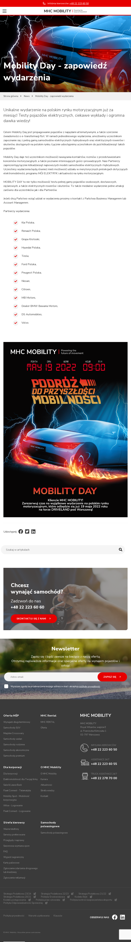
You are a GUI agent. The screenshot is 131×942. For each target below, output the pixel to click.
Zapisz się (110, 677)
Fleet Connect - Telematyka (17, 790)
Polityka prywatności (13, 915)
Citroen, (26, 289)
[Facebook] (20, 531)
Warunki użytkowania (38, 915)
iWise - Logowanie (13, 805)
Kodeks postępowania (14, 899)
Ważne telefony (11, 829)
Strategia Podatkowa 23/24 (17, 893)
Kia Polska (27, 222)
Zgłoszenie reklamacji (14, 877)
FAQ (5, 851)
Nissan (25, 281)
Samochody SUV (11, 727)
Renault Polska (30, 231)
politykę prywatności (89, 686)
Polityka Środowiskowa (53, 896)
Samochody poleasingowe (54, 832)
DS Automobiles (31, 314)
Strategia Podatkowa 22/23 (55, 893)
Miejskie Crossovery (13, 733)
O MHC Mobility (49, 773)
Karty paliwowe (11, 862)
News (27, 96)
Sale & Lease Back (12, 785)
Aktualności (46, 785)
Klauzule (58, 915)
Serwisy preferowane (14, 834)
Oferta (44, 727)
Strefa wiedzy (47, 790)
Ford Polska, (29, 264)
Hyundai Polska (30, 248)
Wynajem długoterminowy (16, 722)
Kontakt (44, 796)
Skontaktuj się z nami (32, 618)
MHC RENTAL (48, 722)
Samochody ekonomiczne (16, 750)
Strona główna (10, 96)
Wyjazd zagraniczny (13, 857)
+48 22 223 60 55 (104, 764)
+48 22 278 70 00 (104, 778)
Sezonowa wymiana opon (16, 845)
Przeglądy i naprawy (13, 840)
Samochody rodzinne (14, 744)
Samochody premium (14, 755)
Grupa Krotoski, (30, 239)
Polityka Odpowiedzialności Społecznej (23, 903)
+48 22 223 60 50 (104, 750)
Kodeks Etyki (81, 896)
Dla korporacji (10, 773)
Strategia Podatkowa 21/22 (92, 893)
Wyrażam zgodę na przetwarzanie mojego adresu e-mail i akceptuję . (56, 686)
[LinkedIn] (33, 531)
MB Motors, (28, 298)
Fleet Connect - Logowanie (16, 811)
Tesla (24, 256)
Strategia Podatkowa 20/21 (17, 896)
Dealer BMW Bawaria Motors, (39, 306)
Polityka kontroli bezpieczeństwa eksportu (91, 899)
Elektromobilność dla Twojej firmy (20, 779)
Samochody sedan (12, 739)
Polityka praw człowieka (48, 899)
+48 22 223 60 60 (27, 607)
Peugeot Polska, (31, 273)
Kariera (44, 779)
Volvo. (25, 323)
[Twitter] (27, 531)
